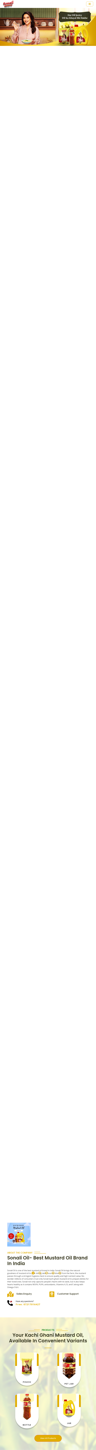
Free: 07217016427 (28, 1304)
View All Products (48, 1438)
